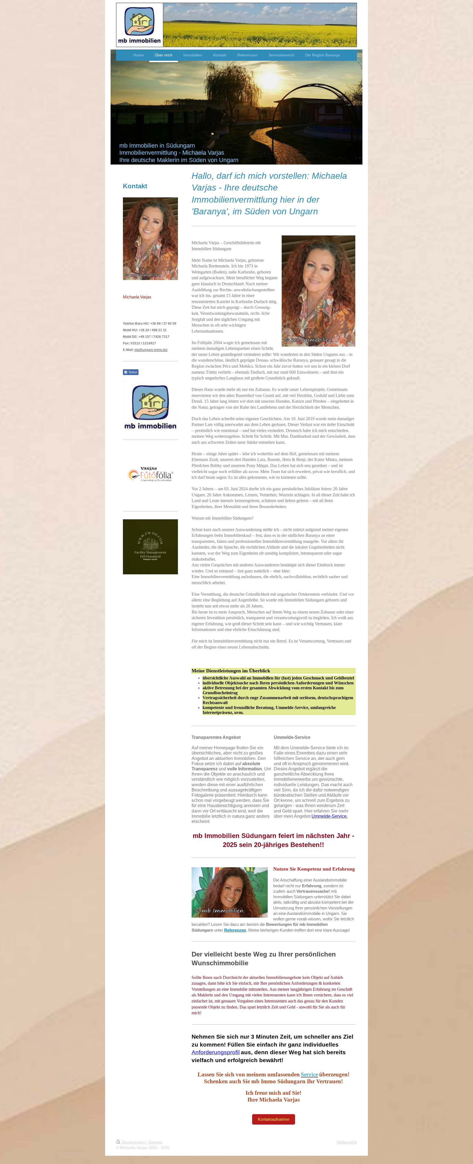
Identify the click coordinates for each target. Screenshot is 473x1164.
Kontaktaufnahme (273, 1119)
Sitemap (155, 1142)
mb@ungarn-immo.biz (151, 350)
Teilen (132, 372)
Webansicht (347, 1142)
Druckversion (133, 1142)
